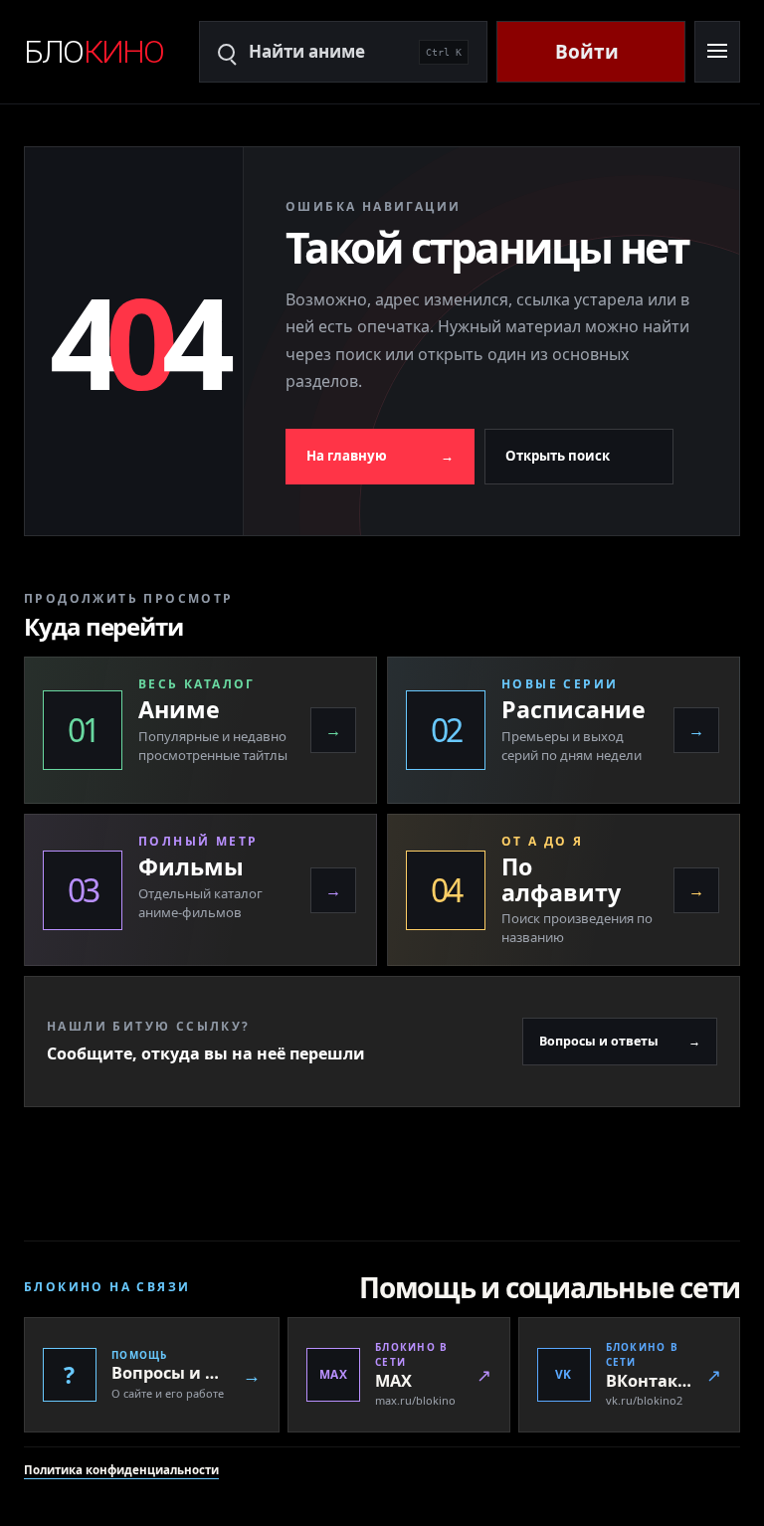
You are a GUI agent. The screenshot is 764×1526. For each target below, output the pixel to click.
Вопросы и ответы (604, 1078)
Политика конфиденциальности (121, 1507)
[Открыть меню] (716, 52)
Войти (587, 52)
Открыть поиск (557, 485)
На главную (380, 485)
